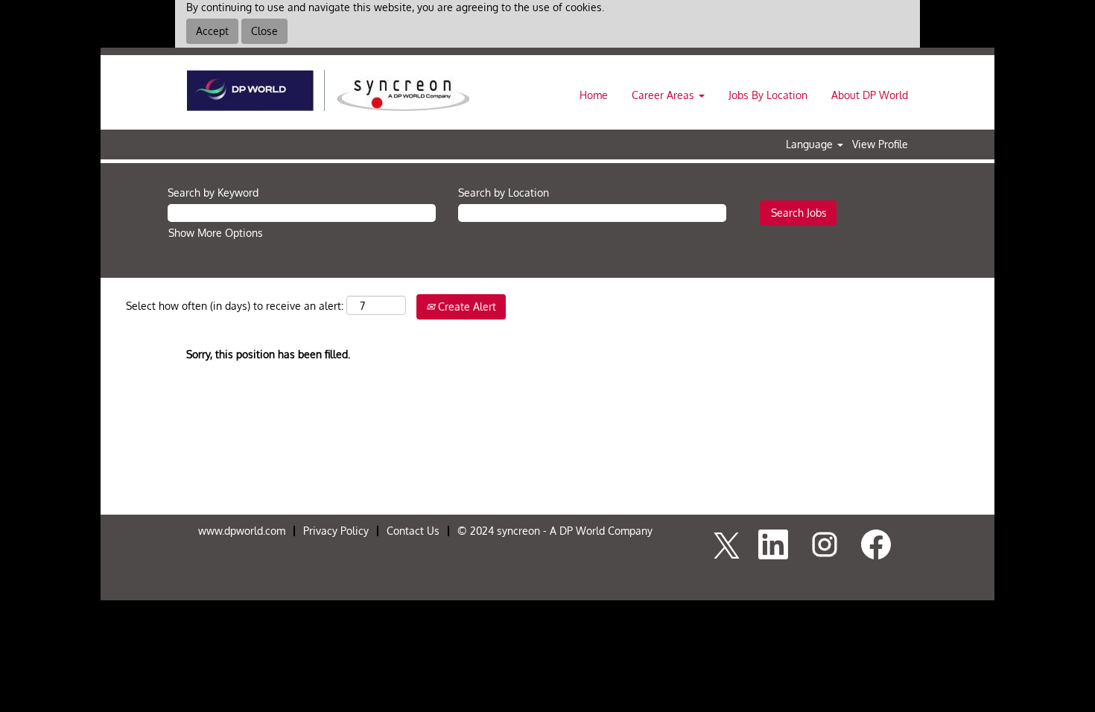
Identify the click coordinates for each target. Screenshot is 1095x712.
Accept (212, 31)
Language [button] (811, 144)
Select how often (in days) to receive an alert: (234, 305)
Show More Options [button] (215, 232)
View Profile (880, 144)
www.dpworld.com (241, 530)
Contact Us (413, 530)
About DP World (869, 95)
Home (594, 95)
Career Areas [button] (664, 95)
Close (264, 31)
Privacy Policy (336, 530)
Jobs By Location (768, 95)
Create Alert (465, 306)
